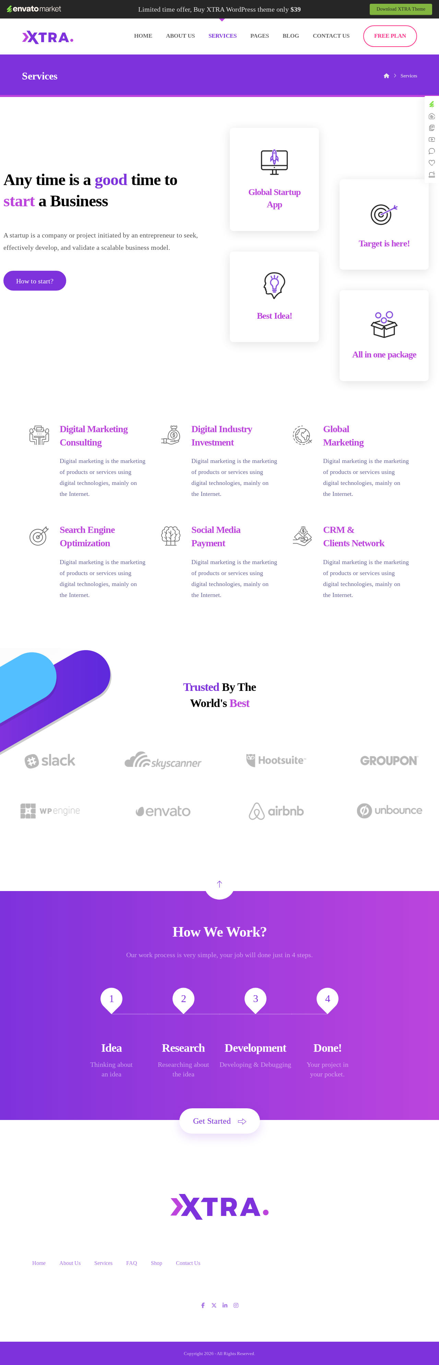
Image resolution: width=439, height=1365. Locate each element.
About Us (70, 1263)
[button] (203, 1305)
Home (39, 1263)
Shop (156, 1263)
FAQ (131, 1263)
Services (103, 1263)
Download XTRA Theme (401, 9)
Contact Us (188, 1263)
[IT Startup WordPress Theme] (47, 37)
